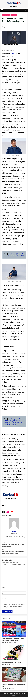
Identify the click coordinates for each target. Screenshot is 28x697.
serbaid (5, 24)
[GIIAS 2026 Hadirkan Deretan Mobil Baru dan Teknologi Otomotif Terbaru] (14, 629)
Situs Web (5, 599)
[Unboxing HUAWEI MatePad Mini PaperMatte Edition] (14, 674)
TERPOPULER (14, 15)
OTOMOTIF (6, 634)
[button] (2, 10)
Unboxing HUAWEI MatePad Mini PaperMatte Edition (13, 685)
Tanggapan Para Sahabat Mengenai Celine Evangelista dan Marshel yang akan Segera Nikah (13, 422)
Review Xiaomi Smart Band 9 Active (11, 662)
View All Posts (19, 537)
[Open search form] (25, 10)
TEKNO (5, 658)
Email (4, 593)
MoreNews (19, 693)
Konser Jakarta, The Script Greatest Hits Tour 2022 (14, 255)
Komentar (5, 567)
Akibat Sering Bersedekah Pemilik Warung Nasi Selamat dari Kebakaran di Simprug (13, 551)
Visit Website (8, 537)
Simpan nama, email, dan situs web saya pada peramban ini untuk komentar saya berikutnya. (14, 606)
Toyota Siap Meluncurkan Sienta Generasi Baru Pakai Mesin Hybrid (13, 544)
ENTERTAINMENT (6, 15)
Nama (4, 587)
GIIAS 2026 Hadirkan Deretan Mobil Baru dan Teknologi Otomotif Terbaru (13, 639)
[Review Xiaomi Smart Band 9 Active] (14, 652)
